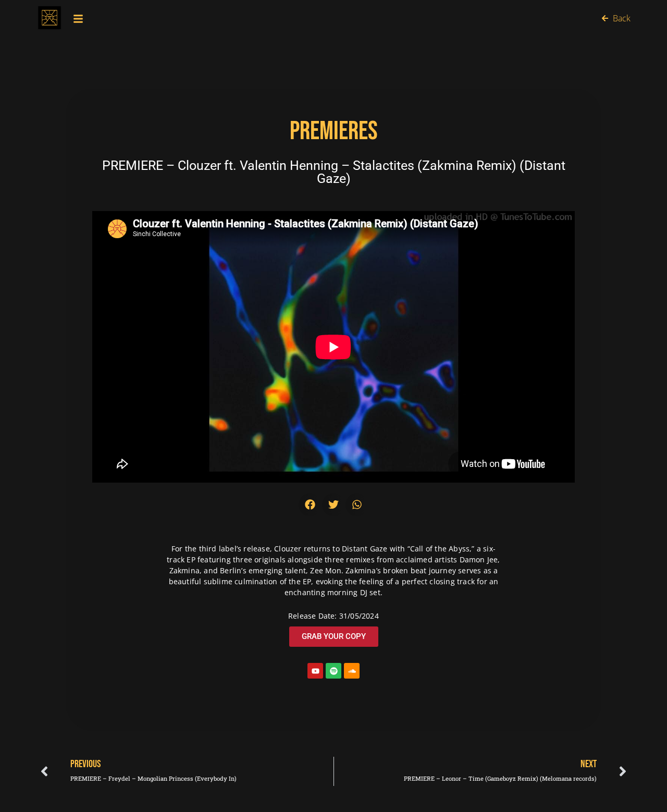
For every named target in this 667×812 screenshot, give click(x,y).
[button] (310, 504)
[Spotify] (333, 671)
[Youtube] (315, 671)
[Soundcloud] (352, 671)
